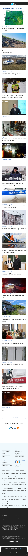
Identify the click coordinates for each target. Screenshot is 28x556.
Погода (3, 456)
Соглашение (17, 453)
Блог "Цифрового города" (7, 465)
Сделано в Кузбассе (6, 463)
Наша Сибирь (4, 462)
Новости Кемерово (6, 450)
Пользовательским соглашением (9, 529)
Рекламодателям (14, 432)
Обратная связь (18, 458)
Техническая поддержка (20, 456)
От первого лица (5, 458)
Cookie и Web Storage (19, 454)
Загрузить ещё (14, 417)
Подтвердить (14, 552)
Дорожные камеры (6, 454)
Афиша (3, 453)
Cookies (21, 548)
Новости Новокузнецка (6, 451)
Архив (16, 450)
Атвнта (17, 541)
